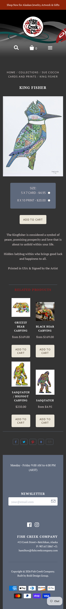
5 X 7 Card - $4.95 (33, 193)
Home (11, 72)
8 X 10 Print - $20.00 (31, 200)
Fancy (41, 442)
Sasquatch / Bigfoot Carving (21, 396)
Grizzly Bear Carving (21, 326)
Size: (33, 188)
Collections (28, 72)
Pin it (32, 442)
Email (49, 442)
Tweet (24, 442)
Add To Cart (20, 351)
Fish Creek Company (42, 571)
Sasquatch (45, 400)
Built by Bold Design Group (32, 575)
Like (16, 442)
